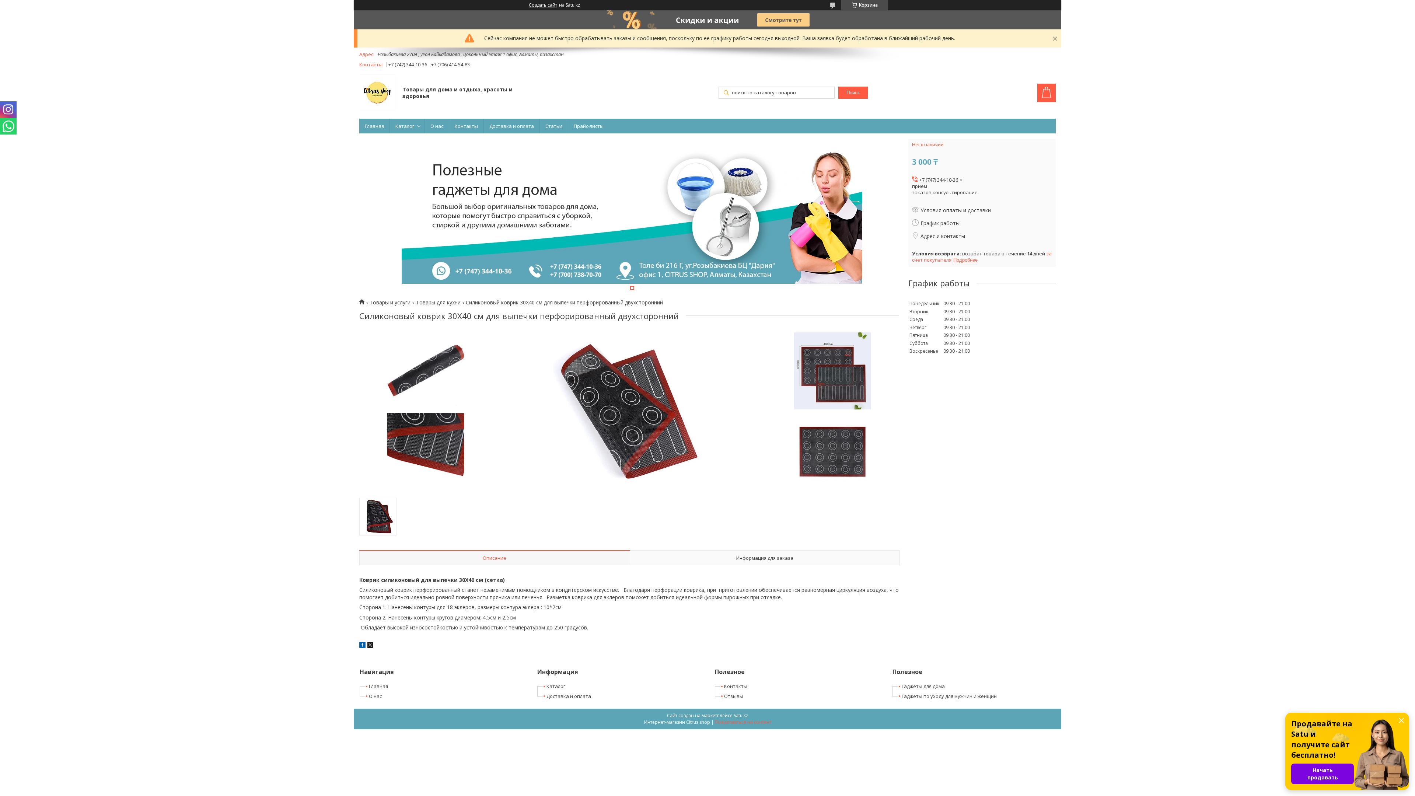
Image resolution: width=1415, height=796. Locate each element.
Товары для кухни (438, 302)
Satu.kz (741, 715)
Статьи (553, 126)
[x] (370, 645)
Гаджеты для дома (923, 686)
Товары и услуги (390, 302)
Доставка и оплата (511, 126)
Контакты (466, 126)
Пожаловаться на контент (743, 722)
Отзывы (733, 696)
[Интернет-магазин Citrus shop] (377, 93)
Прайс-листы (589, 126)
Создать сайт (543, 5)
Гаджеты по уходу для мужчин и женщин (949, 696)
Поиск (853, 92)
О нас (436, 126)
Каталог (404, 126)
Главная (374, 126)
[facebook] (362, 645)
